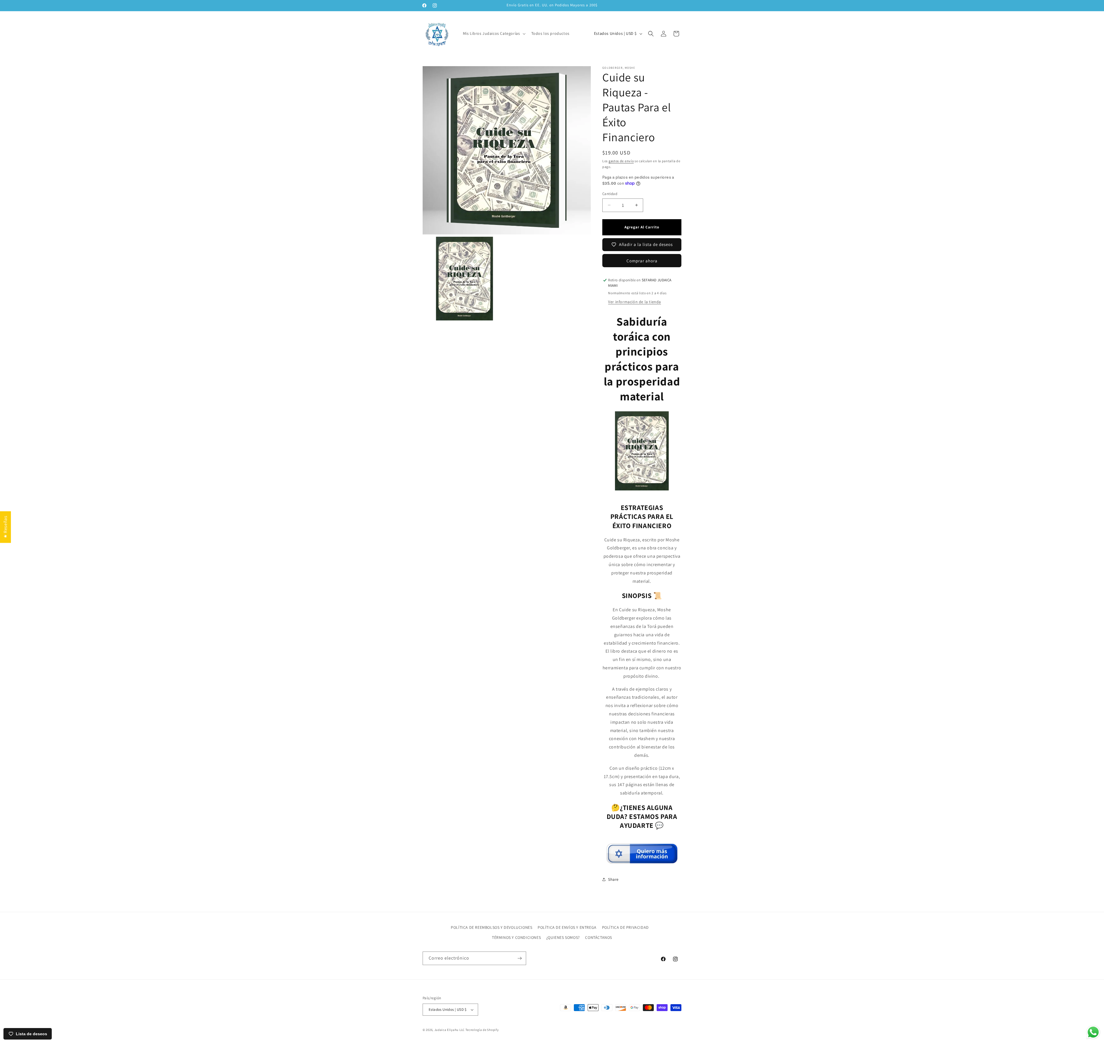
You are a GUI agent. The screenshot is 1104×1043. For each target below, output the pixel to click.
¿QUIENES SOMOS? (563, 937)
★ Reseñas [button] (5, 527)
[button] (493, 33)
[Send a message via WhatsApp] (1093, 1032)
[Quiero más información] (642, 861)
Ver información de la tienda (634, 301)
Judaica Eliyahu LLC (449, 1030)
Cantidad (609, 193)
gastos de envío (621, 161)
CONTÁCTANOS (598, 937)
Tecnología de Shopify (482, 1030)
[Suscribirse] (519, 958)
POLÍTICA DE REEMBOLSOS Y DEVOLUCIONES (491, 927)
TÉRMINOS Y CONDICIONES (516, 937)
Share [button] (613, 879)
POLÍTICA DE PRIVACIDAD (625, 927)
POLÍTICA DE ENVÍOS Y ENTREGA (567, 927)
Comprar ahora (642, 260)
